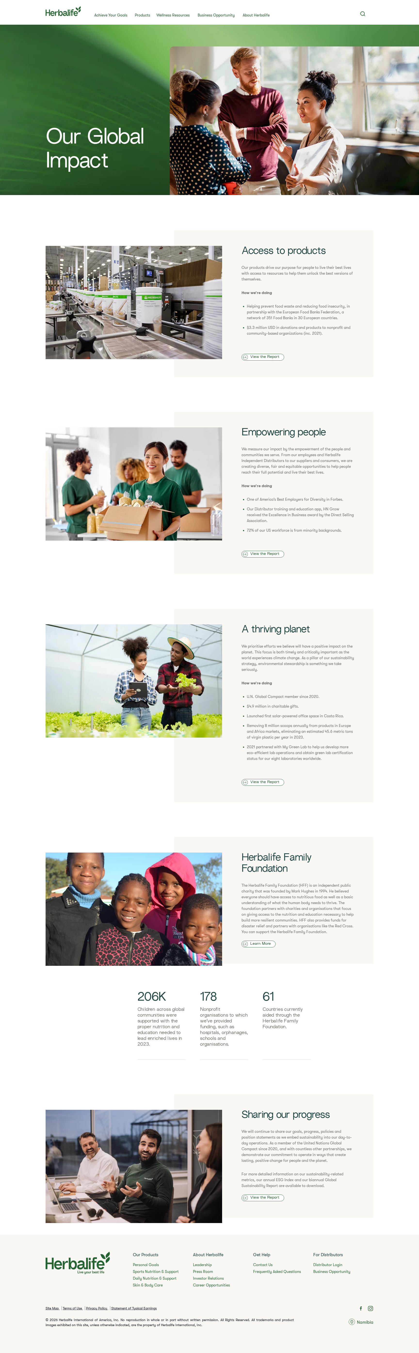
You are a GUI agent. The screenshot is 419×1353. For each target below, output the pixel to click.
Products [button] (142, 15)
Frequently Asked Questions (277, 1272)
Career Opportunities (211, 1285)
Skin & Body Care (148, 1285)
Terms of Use (73, 1308)
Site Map (53, 1308)
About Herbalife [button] (256, 15)
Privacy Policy (97, 1308)
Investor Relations (208, 1278)
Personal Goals (146, 1265)
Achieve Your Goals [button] (110, 15)
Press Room (203, 1272)
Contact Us (263, 1265)
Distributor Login (327, 1265)
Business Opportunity (216, 15)
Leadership (202, 1265)
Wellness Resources (173, 15)
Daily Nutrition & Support (155, 1278)
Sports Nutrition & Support (156, 1272)
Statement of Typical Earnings (134, 1308)
